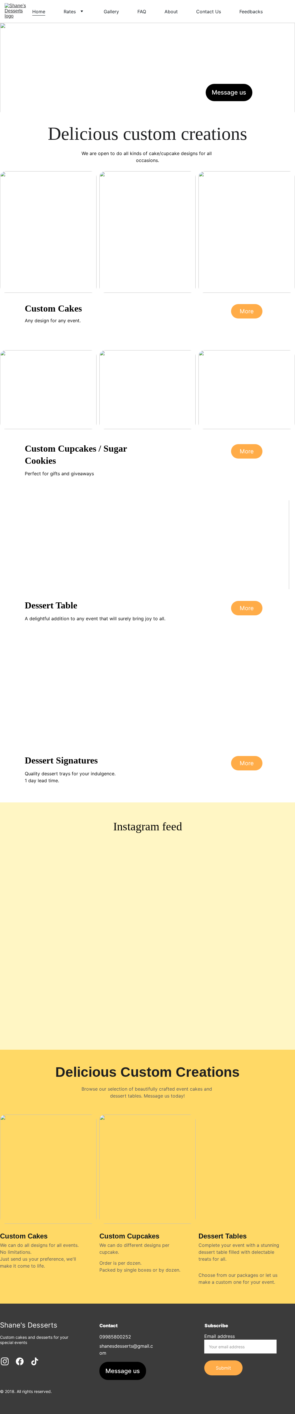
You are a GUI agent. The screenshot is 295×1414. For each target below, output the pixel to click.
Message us (229, 92)
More (247, 311)
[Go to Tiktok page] (285, 91)
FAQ (141, 11)
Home (38, 11)
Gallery (111, 11)
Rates (70, 11)
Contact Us (208, 11)
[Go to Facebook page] (276, 91)
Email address (219, 1336)
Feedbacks (251, 11)
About (171, 11)
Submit (223, 1368)
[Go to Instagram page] (264, 91)
